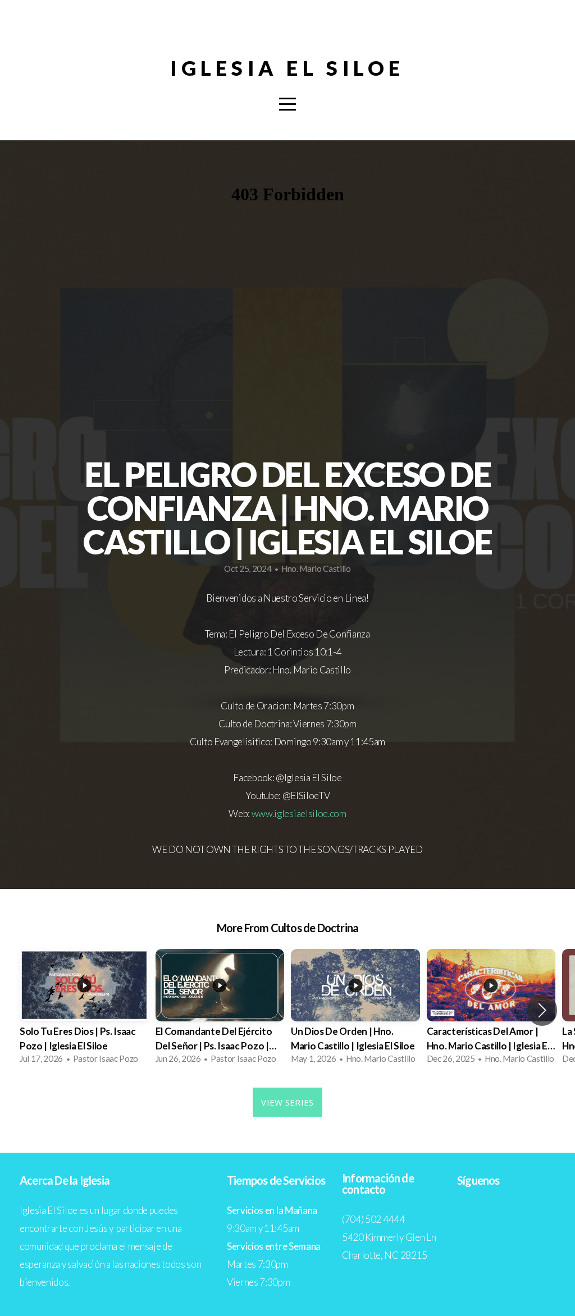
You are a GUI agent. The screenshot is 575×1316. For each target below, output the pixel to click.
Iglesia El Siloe (287, 68)
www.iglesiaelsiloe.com (299, 813)
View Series (287, 1102)
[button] (542, 1010)
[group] (84, 1010)
